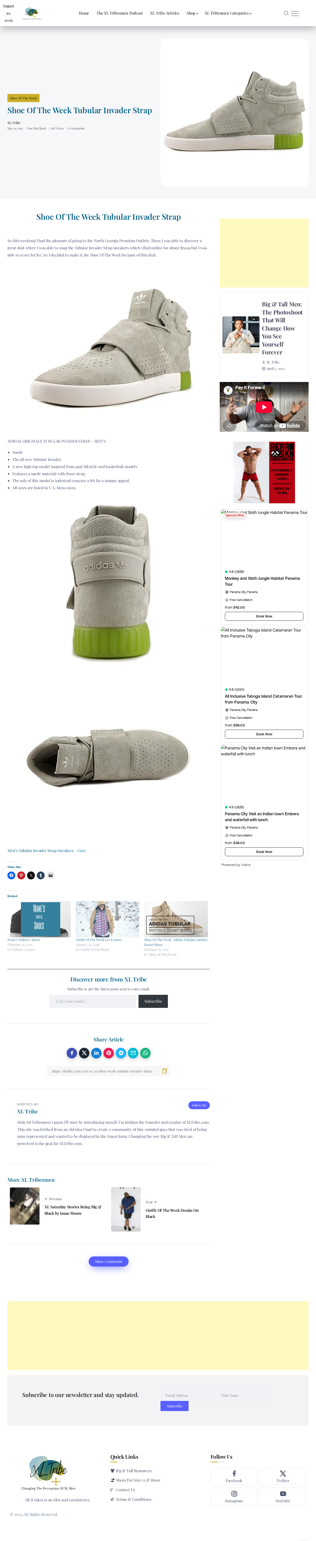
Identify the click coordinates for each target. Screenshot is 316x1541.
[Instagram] (234, 1496)
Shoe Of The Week (23, 98)
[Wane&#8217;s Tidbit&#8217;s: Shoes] (39, 919)
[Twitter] (283, 1476)
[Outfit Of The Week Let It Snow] (107, 919)
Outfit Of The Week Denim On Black (172, 1213)
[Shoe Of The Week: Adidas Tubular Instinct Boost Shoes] (176, 919)
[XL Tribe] (31, 12)
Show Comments (108, 1261)
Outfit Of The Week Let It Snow (99, 939)
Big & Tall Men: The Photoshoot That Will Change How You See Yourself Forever (282, 328)
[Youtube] (283, 1496)
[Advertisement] (264, 253)
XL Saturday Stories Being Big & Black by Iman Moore (72, 1210)
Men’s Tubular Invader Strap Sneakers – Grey (46, 850)
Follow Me (199, 1105)
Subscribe (153, 1001)
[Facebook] (234, 1476)
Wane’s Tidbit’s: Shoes (23, 939)
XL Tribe (13, 122)
